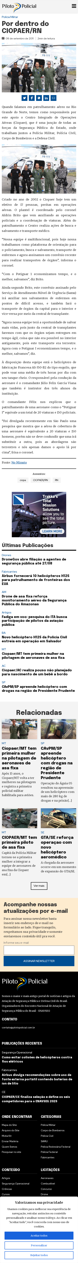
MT (4, 649)
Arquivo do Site (10, 1130)
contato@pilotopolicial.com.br (18, 1027)
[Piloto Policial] (19, 6)
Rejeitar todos (39, 1255)
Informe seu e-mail (16, 943)
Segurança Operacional (17, 1052)
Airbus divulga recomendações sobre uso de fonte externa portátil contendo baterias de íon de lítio (37, 1079)
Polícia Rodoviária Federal (55, 1146)
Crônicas (7, 1189)
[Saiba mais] (39, 514)
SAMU (44, 1141)
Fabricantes (9, 572)
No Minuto (19, 462)
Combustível (48, 1183)
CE (3, 1092)
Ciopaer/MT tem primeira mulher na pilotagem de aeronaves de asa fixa (19, 758)
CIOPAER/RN (40, 480)
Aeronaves (47, 1178)
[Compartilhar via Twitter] (24, 98)
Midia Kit (6, 1135)
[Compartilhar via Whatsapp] (39, 98)
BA (4, 633)
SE (42, 832)
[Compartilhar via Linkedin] (46, 98)
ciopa (23, 480)
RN (56, 480)
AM (4, 592)
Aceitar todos (39, 1235)
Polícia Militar (10, 17)
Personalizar (39, 1245)
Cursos (6, 1194)
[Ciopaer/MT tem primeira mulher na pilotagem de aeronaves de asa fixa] (19, 729)
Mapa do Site (9, 1125)
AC (4, 666)
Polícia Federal (49, 1152)
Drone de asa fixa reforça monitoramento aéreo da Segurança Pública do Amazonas (34, 600)
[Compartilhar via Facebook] (32, 98)
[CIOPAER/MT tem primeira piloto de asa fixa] (19, 818)
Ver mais (39, 886)
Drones (6, 555)
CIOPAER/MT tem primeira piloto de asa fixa (19, 842)
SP (3, 682)
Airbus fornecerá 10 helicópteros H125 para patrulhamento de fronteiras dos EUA (36, 580)
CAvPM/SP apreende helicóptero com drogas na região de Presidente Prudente (57, 763)
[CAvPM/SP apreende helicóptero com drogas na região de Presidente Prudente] (58, 729)
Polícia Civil (47, 1135)
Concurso (46, 1189)
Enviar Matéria (10, 1141)
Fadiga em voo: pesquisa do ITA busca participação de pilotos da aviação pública (34, 621)
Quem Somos (9, 1146)
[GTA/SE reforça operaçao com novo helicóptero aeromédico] (58, 818)
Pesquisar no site (11, 1152)
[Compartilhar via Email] (53, 98)
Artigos (6, 612)
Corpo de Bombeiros (52, 1130)
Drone (44, 1194)
